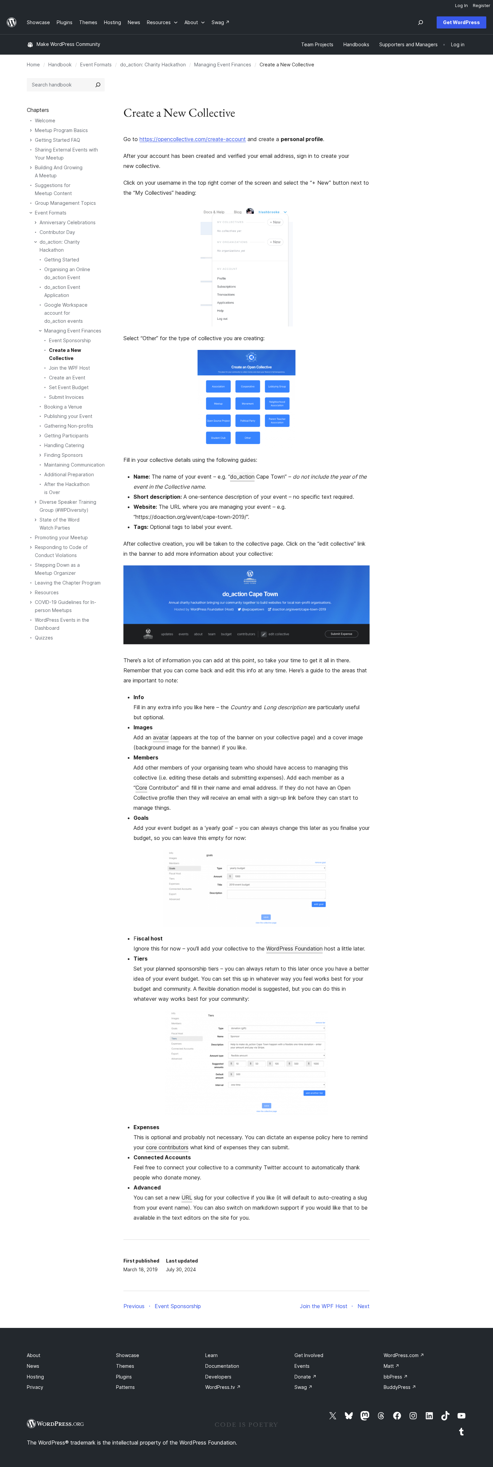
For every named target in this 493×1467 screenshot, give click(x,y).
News (33, 1366)
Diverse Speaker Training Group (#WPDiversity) (68, 506)
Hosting (35, 1377)
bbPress (396, 1377)
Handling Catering (64, 445)
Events (302, 1366)
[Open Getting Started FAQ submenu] (31, 140)
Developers (218, 1377)
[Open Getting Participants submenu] (40, 436)
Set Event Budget (69, 387)
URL (186, 1197)
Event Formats (96, 64)
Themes (125, 1366)
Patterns (125, 1387)
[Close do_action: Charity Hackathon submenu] (36, 242)
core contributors (167, 1147)
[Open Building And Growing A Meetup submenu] (31, 168)
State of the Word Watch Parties (59, 524)
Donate (305, 1377)
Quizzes (44, 637)
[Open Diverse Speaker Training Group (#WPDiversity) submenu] (36, 502)
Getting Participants (66, 435)
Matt (391, 1366)
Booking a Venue (63, 407)
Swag (303, 1387)
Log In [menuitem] (461, 5)
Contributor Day (57, 232)
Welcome (45, 120)
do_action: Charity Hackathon (153, 64)
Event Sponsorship (70, 340)
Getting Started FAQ (57, 140)
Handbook (60, 64)
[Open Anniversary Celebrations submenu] (36, 223)
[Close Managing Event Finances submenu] (40, 331)
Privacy (35, 1387)
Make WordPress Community (68, 44)
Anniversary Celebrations (68, 222)
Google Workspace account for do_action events (66, 313)
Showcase (127, 1355)
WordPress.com (404, 1355)
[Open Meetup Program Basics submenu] (31, 130)
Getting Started (61, 259)
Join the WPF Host (69, 368)
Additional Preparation (69, 474)
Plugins (124, 1377)
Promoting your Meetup (61, 537)
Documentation (222, 1366)
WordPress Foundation (294, 948)
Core (141, 787)
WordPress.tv (223, 1387)
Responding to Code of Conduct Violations (61, 551)
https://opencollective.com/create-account (193, 139)
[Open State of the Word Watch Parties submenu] (36, 520)
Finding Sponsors (63, 455)
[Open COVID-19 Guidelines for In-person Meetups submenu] (31, 602)
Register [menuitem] (481, 5)
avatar (161, 737)
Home (33, 64)
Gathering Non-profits (68, 426)
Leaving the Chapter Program (68, 583)
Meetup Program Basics (61, 130)
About (33, 1355)
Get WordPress (461, 22)
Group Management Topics (65, 203)
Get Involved (308, 1355)
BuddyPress (400, 1387)
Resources (47, 592)
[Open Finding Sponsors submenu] (40, 455)
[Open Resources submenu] (31, 593)
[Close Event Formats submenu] (31, 213)
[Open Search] (420, 22)
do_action (242, 476)
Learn (211, 1355)
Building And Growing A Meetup (59, 171)
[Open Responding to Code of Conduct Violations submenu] (31, 547)
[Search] (98, 84)
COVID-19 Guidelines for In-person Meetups (65, 606)
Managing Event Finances (222, 64)
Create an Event (67, 377)
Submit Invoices (66, 397)
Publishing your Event (68, 416)
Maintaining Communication (74, 465)
